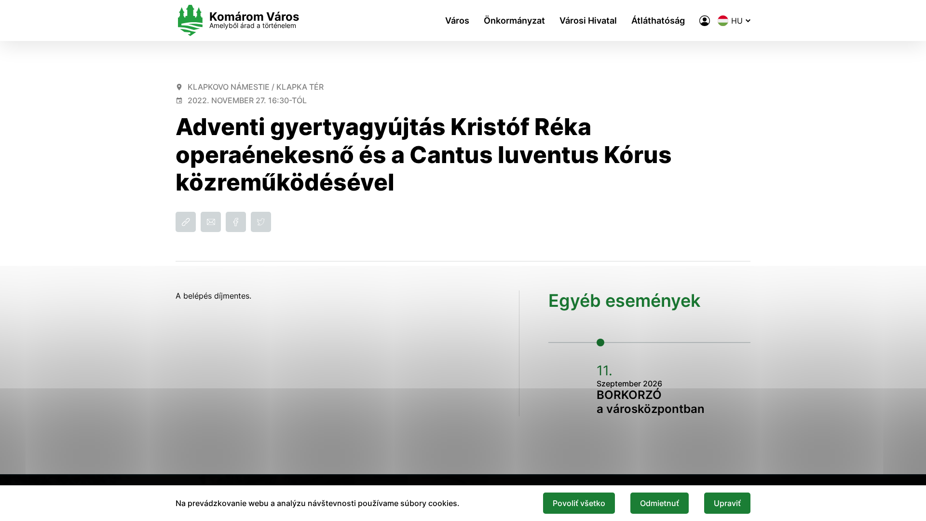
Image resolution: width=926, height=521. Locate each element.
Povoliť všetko (579, 503)
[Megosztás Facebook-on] (236, 222)
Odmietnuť (659, 503)
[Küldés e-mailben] (211, 222)
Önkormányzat (514, 20)
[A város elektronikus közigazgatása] (704, 20)
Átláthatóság (658, 20)
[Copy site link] (186, 222)
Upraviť (727, 503)
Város (457, 20)
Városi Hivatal (588, 20)
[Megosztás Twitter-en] (261, 222)
